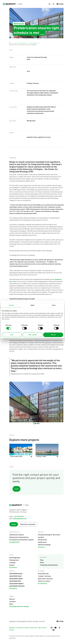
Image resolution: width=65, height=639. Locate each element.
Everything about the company (19, 606)
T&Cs (39, 627)
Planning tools (14, 560)
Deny (11, 334)
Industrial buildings (44, 545)
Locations (12, 601)
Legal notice (33, 627)
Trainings (12, 562)
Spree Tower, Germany (45, 579)
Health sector (42, 542)
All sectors (41, 547)
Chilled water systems (16, 535)
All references (42, 583)
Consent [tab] (11, 305)
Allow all (53, 334)
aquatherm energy (16, 583)
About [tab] (53, 305)
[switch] (24, 328)
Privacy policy (20, 627)
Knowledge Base (14, 557)
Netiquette (12, 627)
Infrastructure (42, 540)
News (42, 562)
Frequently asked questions (49, 565)
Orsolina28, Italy (43, 573)
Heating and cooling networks (19, 537)
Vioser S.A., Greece (44, 581)
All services (13, 567)
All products (13, 588)
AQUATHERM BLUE (15, 576)
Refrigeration (31, 121)
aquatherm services (17, 586)
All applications (14, 542)
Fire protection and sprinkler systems (21, 540)
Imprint (27, 627)
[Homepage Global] (9, 43)
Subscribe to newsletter (28, 524)
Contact (16, 489)
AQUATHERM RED (15, 581)
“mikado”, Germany (44, 576)
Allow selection (32, 334)
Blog (41, 560)
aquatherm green (16, 579)
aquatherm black (15, 573)
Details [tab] (32, 305)
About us (12, 599)
